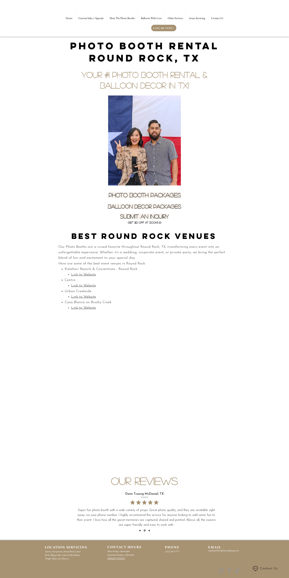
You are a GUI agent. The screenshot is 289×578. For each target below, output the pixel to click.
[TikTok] (237, 570)
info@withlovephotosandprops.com (223, 550)
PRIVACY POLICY (116, 558)
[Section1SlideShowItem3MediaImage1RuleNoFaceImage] (149, 530)
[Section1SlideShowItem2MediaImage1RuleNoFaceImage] (144, 530)
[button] (175, 18)
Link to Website (83, 274)
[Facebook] (229, 570)
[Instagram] (221, 570)
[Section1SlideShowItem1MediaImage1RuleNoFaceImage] (140, 530)
